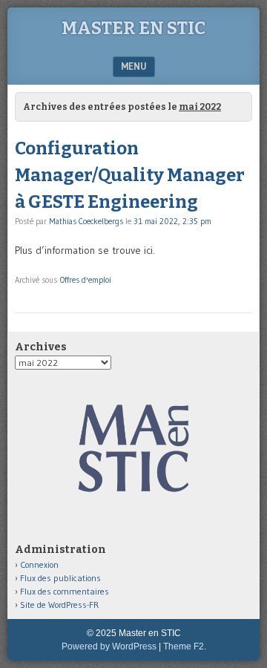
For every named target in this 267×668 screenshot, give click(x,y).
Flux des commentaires (64, 591)
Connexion (39, 564)
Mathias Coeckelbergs (86, 221)
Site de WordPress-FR (59, 604)
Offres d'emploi (85, 280)
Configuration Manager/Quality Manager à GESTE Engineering (130, 175)
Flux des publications (60, 577)
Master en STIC (133, 28)
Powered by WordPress (109, 646)
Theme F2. (184, 646)
